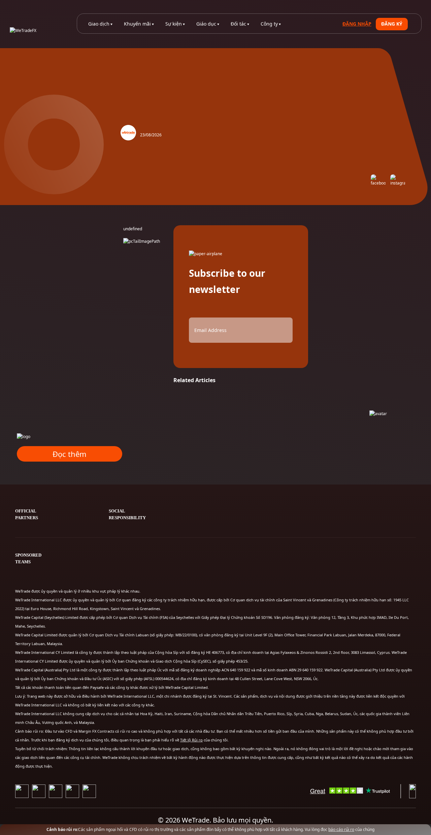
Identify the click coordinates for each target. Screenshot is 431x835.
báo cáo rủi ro (341, 829)
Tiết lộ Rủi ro (191, 739)
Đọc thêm (70, 454)
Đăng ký (391, 24)
